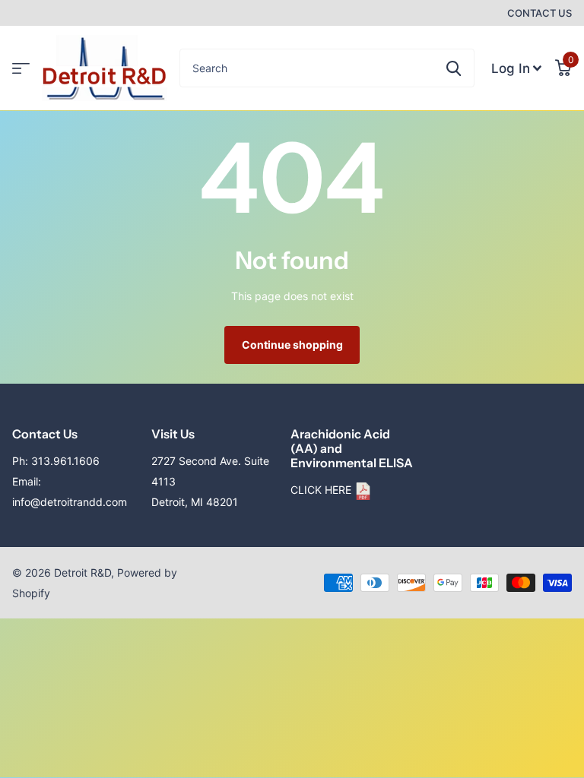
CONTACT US (539, 13)
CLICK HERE (322, 489)
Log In (510, 68)
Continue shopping (292, 344)
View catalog (21, 68)
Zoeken (453, 68)
